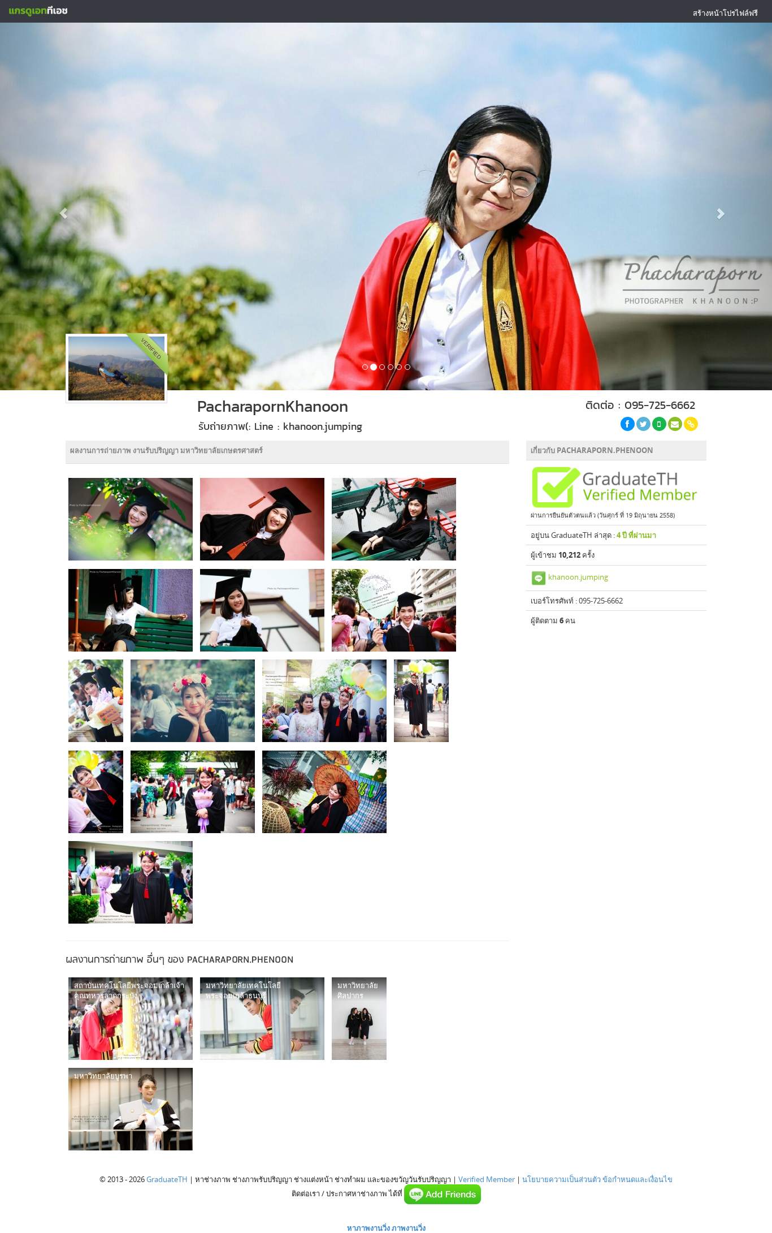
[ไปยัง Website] (691, 424)
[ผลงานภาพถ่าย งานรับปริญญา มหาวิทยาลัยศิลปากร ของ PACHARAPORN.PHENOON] (359, 1018)
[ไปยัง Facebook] (628, 424)
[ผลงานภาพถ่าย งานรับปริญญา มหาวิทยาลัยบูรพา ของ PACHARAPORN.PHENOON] (130, 1109)
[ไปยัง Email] (675, 424)
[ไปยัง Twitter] (643, 424)
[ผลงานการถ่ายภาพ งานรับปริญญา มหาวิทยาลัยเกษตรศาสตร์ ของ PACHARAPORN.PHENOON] (130, 519)
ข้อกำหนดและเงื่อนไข (637, 1179)
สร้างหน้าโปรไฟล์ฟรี (725, 13)
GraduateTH (167, 1179)
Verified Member (486, 1179)
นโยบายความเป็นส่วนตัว (561, 1179)
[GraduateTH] (38, 11)
